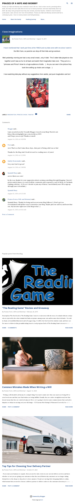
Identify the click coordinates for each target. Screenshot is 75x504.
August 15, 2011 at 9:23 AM (17, 193)
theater (30, 114)
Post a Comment (8, 214)
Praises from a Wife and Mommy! (19, 199)
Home (4, 19)
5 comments (12, 328)
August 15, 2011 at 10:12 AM (17, 210)
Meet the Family (16, 19)
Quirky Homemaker (14, 161)
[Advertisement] (37, 234)
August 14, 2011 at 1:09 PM (17, 139)
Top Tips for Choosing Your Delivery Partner (26, 466)
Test (9, 145)
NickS (41, 500)
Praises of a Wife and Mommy (20, 3)
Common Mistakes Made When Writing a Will (27, 387)
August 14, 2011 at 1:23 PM (17, 155)
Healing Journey (31, 19)
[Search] (67, 3)
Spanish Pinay (12, 173)
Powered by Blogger (38, 496)
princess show (22, 114)
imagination (11, 114)
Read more (69, 328)
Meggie (10, 129)
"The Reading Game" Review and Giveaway (25, 307)
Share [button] (69, 114)
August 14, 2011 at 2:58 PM (17, 167)
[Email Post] (36, 114)
